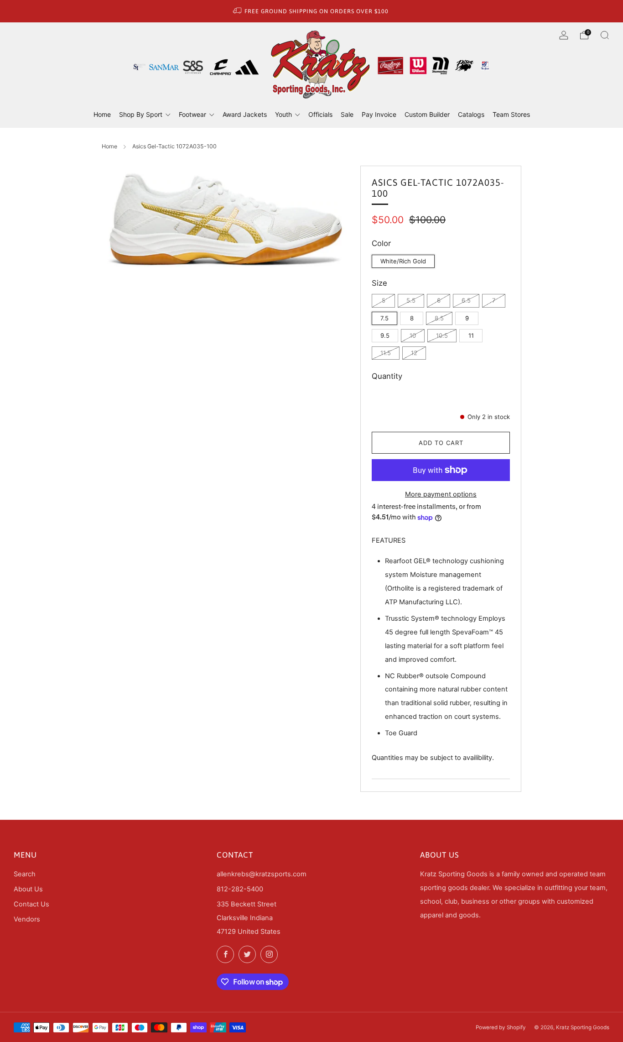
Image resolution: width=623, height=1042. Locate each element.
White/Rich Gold (403, 261)
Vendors (27, 919)
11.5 (385, 352)
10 (413, 335)
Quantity (387, 376)
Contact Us (31, 904)
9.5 (384, 335)
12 (414, 352)
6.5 (466, 300)
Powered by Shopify (501, 1027)
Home (109, 146)
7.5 (384, 318)
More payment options (441, 494)
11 (471, 335)
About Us (28, 889)
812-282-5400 (240, 889)
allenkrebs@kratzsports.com (261, 874)
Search (25, 874)
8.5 (439, 318)
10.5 (442, 335)
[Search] (604, 35)
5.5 (410, 300)
